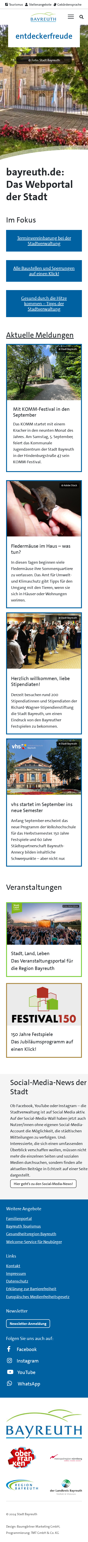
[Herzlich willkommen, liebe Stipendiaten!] (44, 673)
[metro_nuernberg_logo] (66, 1457)
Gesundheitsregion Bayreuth (31, 1234)
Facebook (27, 1349)
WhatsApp (29, 1383)
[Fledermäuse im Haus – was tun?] (44, 544)
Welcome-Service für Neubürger (34, 1241)
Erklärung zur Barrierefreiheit (31, 1289)
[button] (81, 17)
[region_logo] (22, 1485)
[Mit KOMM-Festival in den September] (44, 408)
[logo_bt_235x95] (43, 17)
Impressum (16, 1273)
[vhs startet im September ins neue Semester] (44, 802)
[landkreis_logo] (66, 1487)
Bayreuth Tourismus (23, 1226)
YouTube (26, 1372)
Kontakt (13, 1265)
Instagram (28, 1360)
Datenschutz (17, 1281)
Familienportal (19, 1218)
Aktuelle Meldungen (40, 335)
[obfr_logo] (22, 1457)
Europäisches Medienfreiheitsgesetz (37, 1296)
